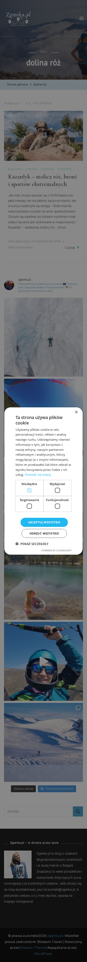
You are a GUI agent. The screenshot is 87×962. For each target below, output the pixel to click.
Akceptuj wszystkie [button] (44, 522)
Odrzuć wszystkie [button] (44, 533)
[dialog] (43, 481)
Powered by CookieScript (56, 550)
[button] (32, 543)
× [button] (76, 412)
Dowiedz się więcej (38, 474)
